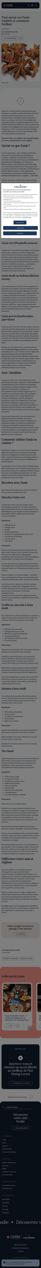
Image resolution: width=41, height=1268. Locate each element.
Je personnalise (20, 222)
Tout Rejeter (20, 233)
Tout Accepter (20, 228)
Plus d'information (27, 217)
